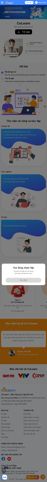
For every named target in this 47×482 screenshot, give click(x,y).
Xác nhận (23, 280)
